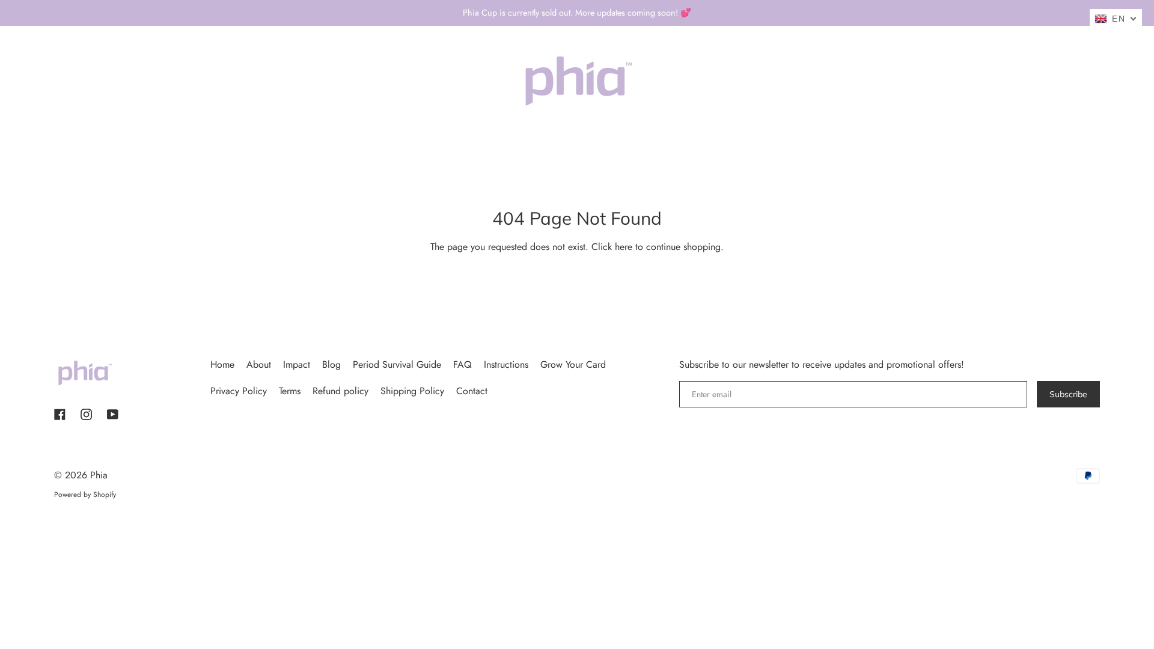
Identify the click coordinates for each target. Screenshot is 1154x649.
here (623, 247)
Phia (99, 475)
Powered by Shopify (85, 494)
